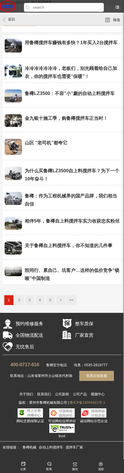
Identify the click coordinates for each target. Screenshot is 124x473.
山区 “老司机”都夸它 (46, 142)
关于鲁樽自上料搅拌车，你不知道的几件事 (68, 245)
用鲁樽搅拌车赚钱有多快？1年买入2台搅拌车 (71, 42)
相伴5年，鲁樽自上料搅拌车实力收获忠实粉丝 (72, 220)
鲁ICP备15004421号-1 (87, 403)
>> (71, 300)
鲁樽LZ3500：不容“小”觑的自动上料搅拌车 (70, 93)
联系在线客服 (96, 376)
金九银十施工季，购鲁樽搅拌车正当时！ (66, 118)
